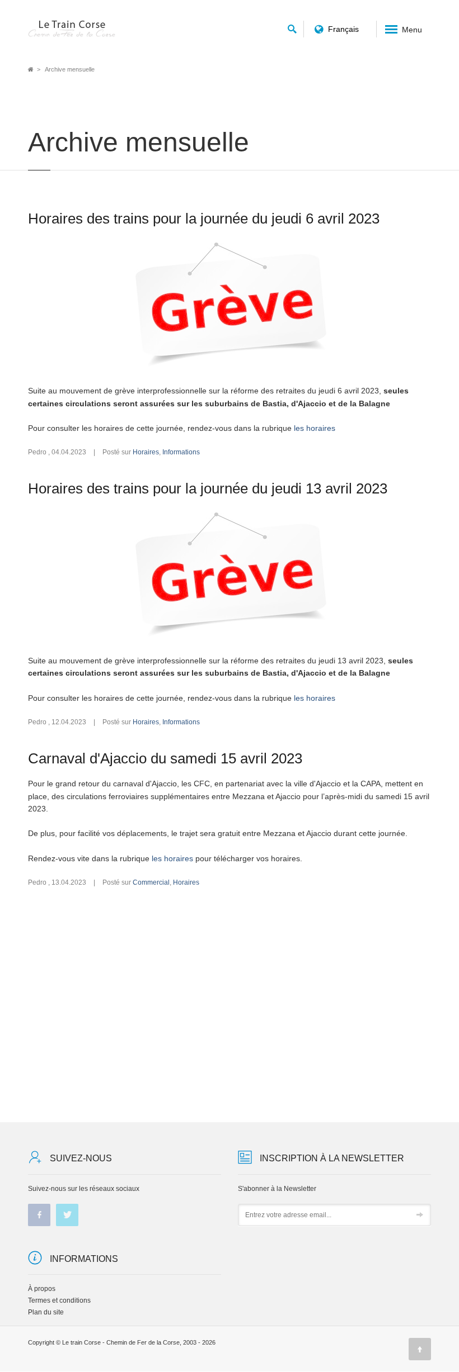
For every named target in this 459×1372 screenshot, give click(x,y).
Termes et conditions (59, 1300)
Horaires (146, 452)
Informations (181, 452)
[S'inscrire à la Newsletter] (419, 1215)
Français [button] (343, 29)
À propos (41, 1289)
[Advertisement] (229, 1005)
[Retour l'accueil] (72, 29)
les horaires (314, 428)
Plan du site (46, 1312)
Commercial (151, 882)
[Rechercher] (292, 27)
